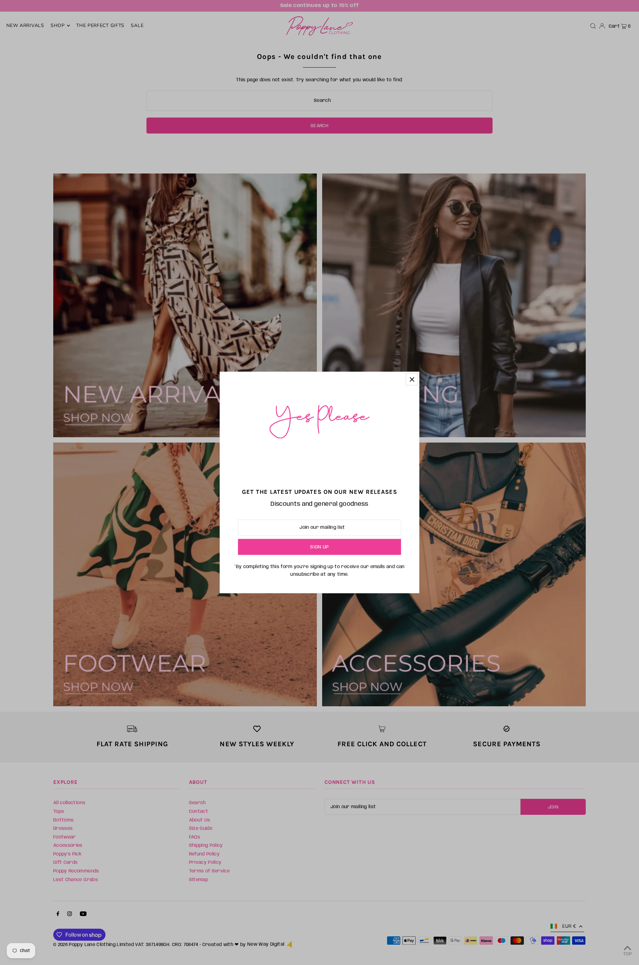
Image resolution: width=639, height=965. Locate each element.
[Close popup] (412, 379)
